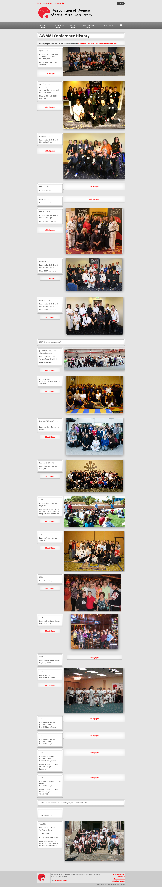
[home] (65, 19)
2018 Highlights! (50, 317)
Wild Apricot (108, 884)
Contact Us (59, 3)
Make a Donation (119, 879)
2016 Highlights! (50, 370)
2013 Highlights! (50, 476)
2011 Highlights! (50, 548)
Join (39, 3)
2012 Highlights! (50, 521)
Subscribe (48, 3)
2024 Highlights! (50, 107)
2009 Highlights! (50, 631)
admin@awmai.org (61, 880)
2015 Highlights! (50, 391)
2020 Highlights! (50, 230)
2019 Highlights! (50, 278)
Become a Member (118, 874)
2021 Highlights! (94, 199)
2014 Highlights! (50, 437)
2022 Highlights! (94, 186)
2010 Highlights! (50, 588)
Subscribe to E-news (118, 881)
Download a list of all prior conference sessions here (97, 44)
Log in (121, 3)
